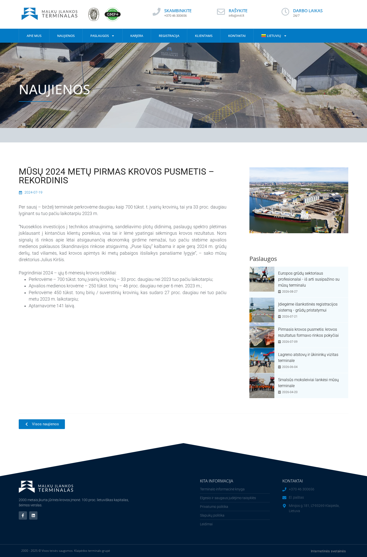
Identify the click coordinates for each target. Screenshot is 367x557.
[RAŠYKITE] (221, 12)
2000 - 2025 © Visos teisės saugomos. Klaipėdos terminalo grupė (65, 551)
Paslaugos (99, 35)
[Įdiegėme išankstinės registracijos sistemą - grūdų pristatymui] (261, 310)
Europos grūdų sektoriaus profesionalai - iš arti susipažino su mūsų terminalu (309, 279)
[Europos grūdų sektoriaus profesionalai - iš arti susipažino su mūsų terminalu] (261, 279)
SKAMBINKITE (177, 10)
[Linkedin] (33, 515)
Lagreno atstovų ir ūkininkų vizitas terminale (308, 357)
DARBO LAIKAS (308, 10)
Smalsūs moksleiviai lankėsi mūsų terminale (308, 382)
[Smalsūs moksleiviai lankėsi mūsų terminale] (261, 385)
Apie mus (34, 35)
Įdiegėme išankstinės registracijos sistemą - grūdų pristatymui (308, 307)
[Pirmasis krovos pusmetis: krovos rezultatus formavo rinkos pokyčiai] (261, 335)
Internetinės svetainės (328, 551)
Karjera (136, 35)
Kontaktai (237, 35)
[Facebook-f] (23, 515)
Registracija (169, 35)
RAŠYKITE (238, 10)
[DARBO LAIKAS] (285, 12)
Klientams (203, 35)
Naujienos (66, 35)
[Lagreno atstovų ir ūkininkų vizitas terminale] (261, 360)
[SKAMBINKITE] (157, 12)
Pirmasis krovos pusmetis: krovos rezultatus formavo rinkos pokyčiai (308, 332)
